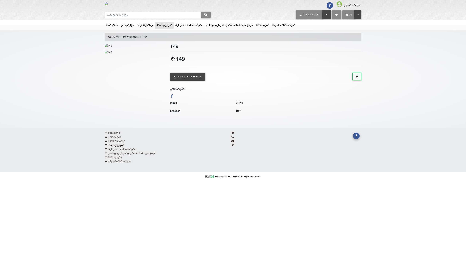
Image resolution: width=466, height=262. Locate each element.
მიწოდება (262, 25)
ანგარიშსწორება (283, 25)
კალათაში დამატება (189, 76)
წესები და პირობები (189, 25)
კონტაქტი (127, 25)
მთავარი (112, 25)
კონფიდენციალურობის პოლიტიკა (229, 25)
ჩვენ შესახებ (145, 25)
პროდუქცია (165, 25)
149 (144, 36)
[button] (309, 14)
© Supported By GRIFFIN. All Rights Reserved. (237, 176)
